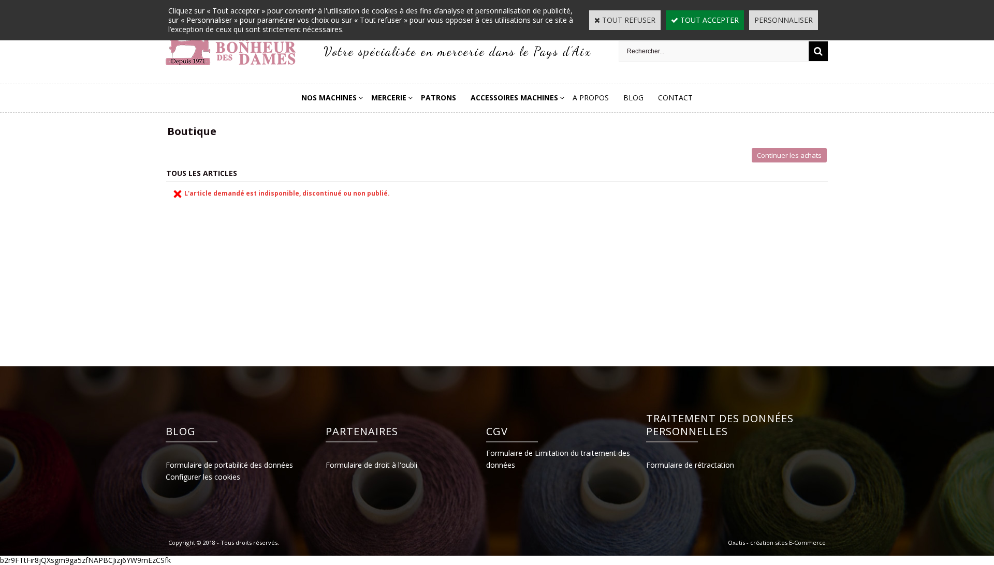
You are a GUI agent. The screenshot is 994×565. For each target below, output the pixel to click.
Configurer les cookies (203, 477)
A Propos (591, 97)
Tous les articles (201, 173)
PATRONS (438, 97)
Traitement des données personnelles (720, 424)
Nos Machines (329, 97)
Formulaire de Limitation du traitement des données (558, 459)
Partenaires (362, 431)
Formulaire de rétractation (690, 465)
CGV (497, 431)
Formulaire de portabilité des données (229, 465)
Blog (633, 97)
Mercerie (388, 97)
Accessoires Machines (514, 97)
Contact (675, 97)
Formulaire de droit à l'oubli (371, 465)
